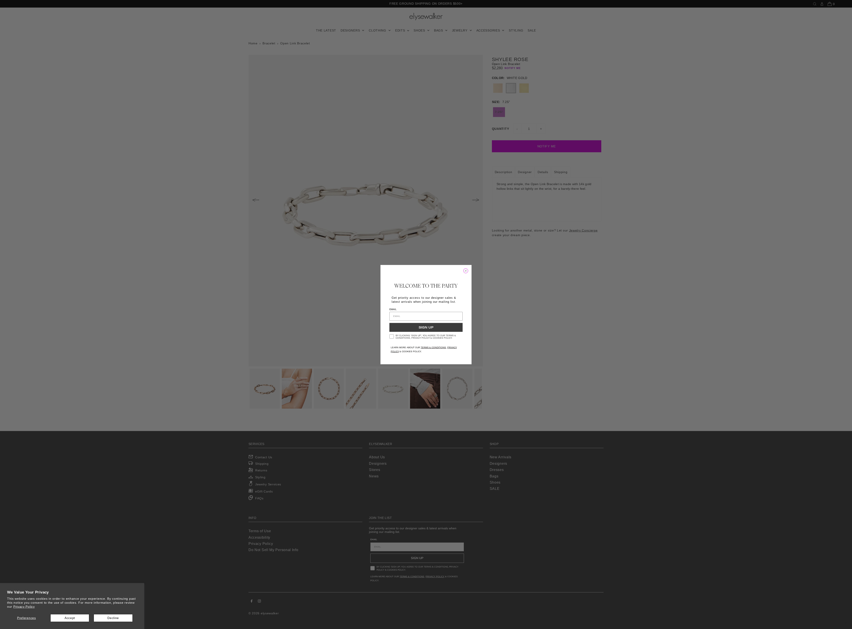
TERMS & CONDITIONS (433, 347)
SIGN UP (426, 327)
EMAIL (392, 309)
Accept (70, 618)
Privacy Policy (24, 606)
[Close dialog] (465, 270)
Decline (113, 618)
